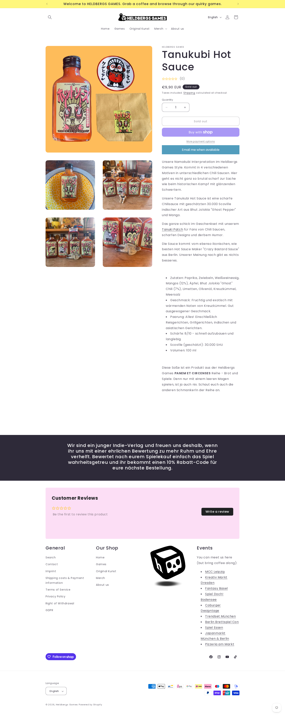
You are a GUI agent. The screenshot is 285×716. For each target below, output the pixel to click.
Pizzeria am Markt (219, 644)
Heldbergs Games (67, 704)
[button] (50, 17)
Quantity (167, 100)
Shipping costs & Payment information (65, 580)
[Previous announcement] (47, 4)
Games (101, 564)
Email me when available (200, 150)
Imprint (51, 571)
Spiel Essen (214, 627)
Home (100, 557)
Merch (100, 578)
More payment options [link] (201, 141)
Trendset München (220, 616)
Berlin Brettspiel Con (222, 621)
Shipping (189, 92)
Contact (52, 564)
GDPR (49, 610)
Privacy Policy (55, 596)
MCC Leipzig (215, 571)
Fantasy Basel (216, 588)
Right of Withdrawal (60, 603)
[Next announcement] (238, 4)
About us (102, 585)
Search (51, 557)
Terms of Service (58, 589)
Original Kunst (106, 571)
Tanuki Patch (172, 229)
